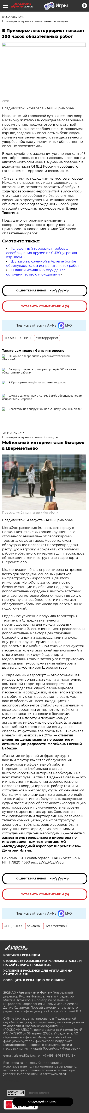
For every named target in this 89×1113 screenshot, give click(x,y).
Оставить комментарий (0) (45, 306)
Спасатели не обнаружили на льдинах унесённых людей (45, 408)
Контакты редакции (21, 955)
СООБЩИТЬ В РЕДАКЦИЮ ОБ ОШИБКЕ (34, 980)
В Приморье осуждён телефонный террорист (38, 382)
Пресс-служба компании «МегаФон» (30, 512)
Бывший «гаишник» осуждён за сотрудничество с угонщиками (35, 272)
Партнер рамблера (39, 1093)
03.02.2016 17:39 (13, 17)
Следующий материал (42, 1101)
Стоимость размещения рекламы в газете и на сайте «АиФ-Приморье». (42, 962)
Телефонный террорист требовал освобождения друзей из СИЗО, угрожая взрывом (41, 253)
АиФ (5, 101)
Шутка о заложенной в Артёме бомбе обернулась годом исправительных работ (42, 263)
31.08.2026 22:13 (13, 433)
